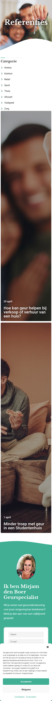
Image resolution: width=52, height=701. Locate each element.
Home (3, 58)
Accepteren (26, 681)
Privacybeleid (31, 697)
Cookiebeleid (20, 697)
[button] (47, 647)
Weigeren (26, 689)
